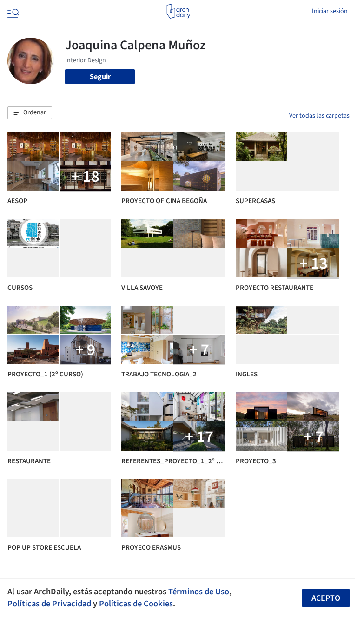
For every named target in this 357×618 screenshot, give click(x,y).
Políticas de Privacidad (49, 604)
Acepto (325, 598)
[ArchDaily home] (178, 11)
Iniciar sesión (330, 11)
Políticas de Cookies (136, 604)
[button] (29, 112)
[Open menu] (12, 11)
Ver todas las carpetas (319, 115)
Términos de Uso (198, 591)
